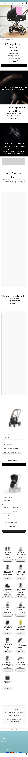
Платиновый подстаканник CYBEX (7, 646)
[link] (2, 755)
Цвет (3, 442)
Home (3, 39)
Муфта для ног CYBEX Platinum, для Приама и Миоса (20, 627)
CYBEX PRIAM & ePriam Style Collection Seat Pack (7, 572)
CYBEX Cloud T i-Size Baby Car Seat (7, 627)
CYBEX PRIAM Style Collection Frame (21, 554)
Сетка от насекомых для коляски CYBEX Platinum (7, 664)
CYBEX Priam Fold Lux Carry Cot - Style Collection (20, 572)
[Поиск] (5, 4)
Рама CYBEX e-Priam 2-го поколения (20, 609)
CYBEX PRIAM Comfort (7, 553)
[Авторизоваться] (23, 3)
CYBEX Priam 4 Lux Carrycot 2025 (7, 591)
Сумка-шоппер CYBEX (8, 681)
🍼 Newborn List (14, 729)
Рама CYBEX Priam (7, 608)
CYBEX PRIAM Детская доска (21, 663)
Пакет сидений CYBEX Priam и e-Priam (20, 591)
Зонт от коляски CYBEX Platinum (20, 646)
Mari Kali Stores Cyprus (16, 749)
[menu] (1, 3)
